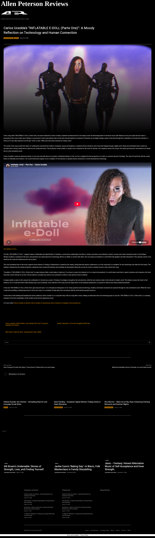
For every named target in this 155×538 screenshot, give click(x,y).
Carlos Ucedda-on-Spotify (22, 303)
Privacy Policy (84, 535)
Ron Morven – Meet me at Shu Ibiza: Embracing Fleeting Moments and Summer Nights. (127, 403)
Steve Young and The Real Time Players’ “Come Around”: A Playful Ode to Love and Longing (29, 367)
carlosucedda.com (75, 303)
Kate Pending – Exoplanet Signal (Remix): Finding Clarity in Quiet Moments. (77, 403)
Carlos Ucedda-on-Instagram (60, 303)
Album (6, 463)
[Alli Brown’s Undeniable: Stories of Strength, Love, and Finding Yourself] (27, 453)
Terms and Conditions (73, 535)
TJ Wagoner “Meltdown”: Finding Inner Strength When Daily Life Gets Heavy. (39, 514)
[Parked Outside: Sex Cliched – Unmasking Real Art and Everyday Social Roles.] (27, 389)
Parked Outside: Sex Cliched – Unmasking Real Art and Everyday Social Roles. (25, 403)
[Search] (149, 342)
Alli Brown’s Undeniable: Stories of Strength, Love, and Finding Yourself (131, 367)
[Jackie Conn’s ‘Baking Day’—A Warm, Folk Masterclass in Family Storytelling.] (77, 453)
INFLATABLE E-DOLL (10, 249)
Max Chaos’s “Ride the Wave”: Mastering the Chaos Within (23, 332)
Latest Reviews (8, 38)
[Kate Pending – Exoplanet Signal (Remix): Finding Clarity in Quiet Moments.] (77, 389)
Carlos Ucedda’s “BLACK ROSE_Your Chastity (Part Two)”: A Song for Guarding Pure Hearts (26, 324)
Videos (16, 38)
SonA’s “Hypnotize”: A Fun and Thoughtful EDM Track (73, 323)
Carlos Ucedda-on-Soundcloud (40, 303)
